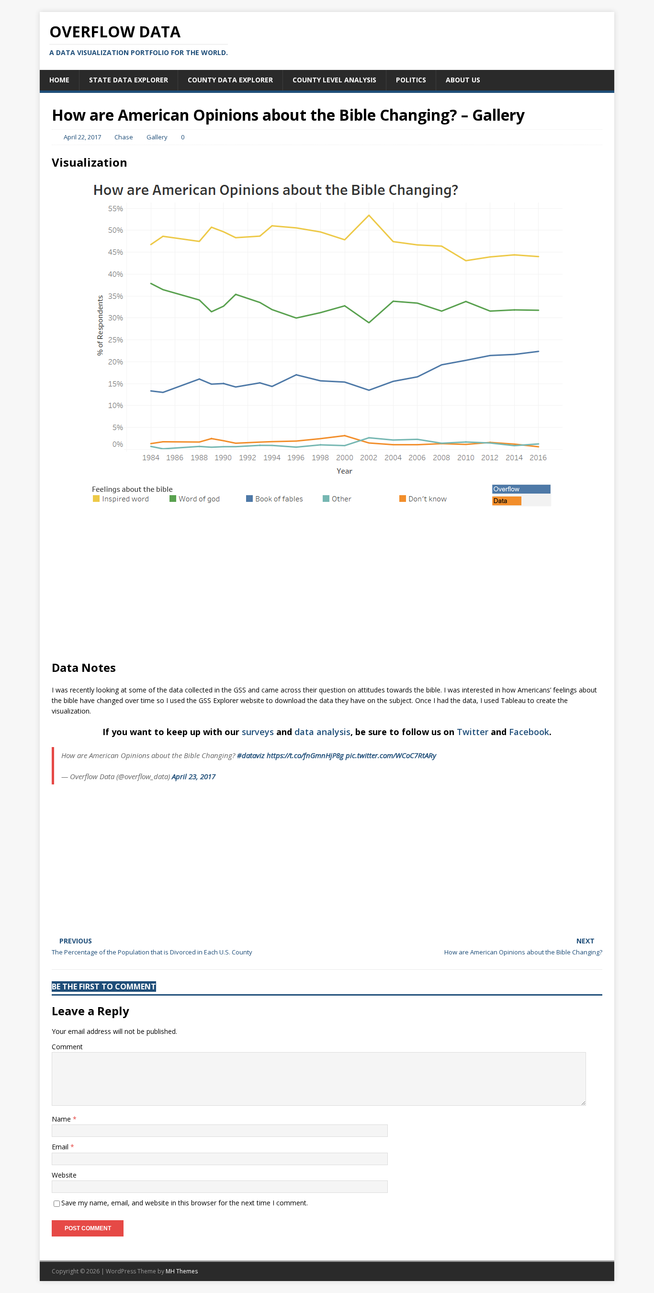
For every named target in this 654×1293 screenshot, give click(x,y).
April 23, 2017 (193, 776)
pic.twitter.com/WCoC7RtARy (391, 755)
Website (64, 1175)
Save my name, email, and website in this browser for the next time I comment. (184, 1202)
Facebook (529, 731)
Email (61, 1146)
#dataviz (251, 755)
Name (62, 1118)
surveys (258, 731)
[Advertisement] (327, 583)
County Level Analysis (334, 79)
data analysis (322, 731)
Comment (67, 1046)
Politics (411, 79)
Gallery (157, 137)
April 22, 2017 (82, 137)
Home (59, 79)
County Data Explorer (230, 79)
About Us (463, 79)
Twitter (472, 731)
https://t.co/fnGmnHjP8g (305, 755)
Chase (123, 137)
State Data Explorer (128, 79)
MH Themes (182, 1271)
